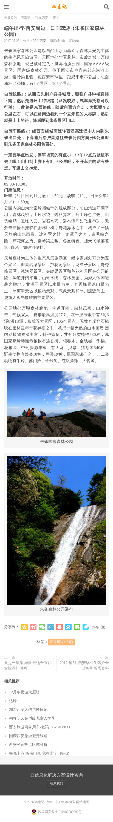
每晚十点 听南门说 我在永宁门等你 (39, 753)
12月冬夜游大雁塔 (24, 692)
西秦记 (56, 7)
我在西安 (41, 18)
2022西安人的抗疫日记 (28, 710)
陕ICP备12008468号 (61, 802)
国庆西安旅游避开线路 (28, 736)
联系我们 (56, 783)
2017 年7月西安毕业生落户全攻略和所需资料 (84, 665)
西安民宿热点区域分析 (28, 745)
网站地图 (82, 802)
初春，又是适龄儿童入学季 (32, 718)
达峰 (13, 701)
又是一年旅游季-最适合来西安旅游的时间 (28, 665)
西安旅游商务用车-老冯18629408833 (39, 727)
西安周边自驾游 (61, 642)
